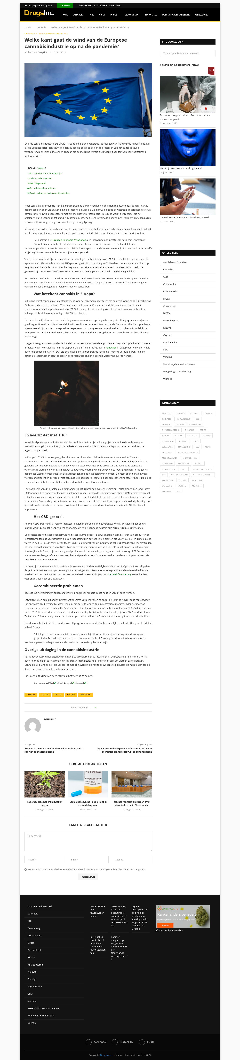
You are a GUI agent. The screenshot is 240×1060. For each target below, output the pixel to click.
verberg (41, 168)
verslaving (167, 480)
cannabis (31, 694)
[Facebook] (210, 5)
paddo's (198, 463)
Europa (58, 694)
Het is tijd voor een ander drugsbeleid (181, 168)
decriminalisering (170, 430)
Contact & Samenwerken (169, 930)
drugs (203, 430)
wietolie (182, 486)
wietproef (196, 486)
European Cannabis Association (68, 239)
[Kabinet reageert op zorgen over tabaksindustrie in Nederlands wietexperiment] (132, 784)
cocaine (180, 424)
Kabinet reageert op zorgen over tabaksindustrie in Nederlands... (131, 803)
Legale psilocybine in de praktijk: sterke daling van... (88, 803)
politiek (71, 694)
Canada (208, 413)
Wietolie (167, 378)
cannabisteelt (183, 419)
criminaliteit (195, 424)
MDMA (167, 313)
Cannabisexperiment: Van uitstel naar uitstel (184, 217)
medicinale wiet (169, 458)
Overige (167, 335)
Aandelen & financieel (175, 262)
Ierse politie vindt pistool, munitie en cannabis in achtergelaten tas (98, 944)
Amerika (181, 413)
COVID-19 (45, 694)
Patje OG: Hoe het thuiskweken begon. (100, 5)
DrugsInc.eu (106, 1055)
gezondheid (168, 441)
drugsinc (43, 52)
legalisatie (167, 447)
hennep (182, 441)
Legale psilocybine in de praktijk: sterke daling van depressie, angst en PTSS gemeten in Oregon (140, 917)
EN (55, 683)
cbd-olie (166, 424)
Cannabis (78, 14)
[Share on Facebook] (100, 707)
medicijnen (167, 452)
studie (183, 469)
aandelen (166, 413)
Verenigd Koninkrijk (203, 474)
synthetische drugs (201, 469)
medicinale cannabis (188, 452)
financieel (192, 435)
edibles (165, 435)
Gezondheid (131, 14)
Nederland (167, 463)
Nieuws (167, 327)
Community (169, 284)
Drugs (113, 14)
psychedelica (168, 469)
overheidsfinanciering (119, 574)
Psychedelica (170, 342)
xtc (178, 491)
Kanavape (111, 347)
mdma (208, 447)
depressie (189, 430)
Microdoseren (170, 320)
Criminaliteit (170, 291)
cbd (197, 419)
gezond (206, 435)
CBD (92, 14)
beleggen (194, 413)
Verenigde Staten (179, 474)
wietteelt (166, 491)
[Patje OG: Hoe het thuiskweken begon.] (44, 784)
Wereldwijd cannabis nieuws (179, 364)
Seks (165, 349)
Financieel (151, 14)
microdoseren (190, 458)
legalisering (184, 447)
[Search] (214, 28)
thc (164, 474)
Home (65, 14)
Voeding (167, 356)
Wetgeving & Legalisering (176, 14)
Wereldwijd (201, 14)
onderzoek (183, 463)
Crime (102, 14)
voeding (182, 480)
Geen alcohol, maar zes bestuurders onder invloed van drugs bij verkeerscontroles (119, 916)
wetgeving (85, 694)
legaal (195, 441)
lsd (197, 447)
